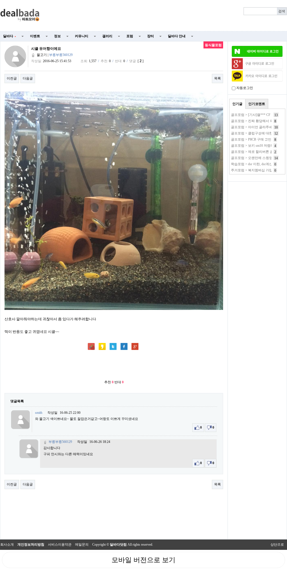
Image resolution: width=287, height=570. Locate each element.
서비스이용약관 (59, 544)
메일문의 (82, 544)
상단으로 (277, 544)
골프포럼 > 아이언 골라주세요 (253, 127)
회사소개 (7, 544)
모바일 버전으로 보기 (143, 560)
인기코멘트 (256, 104)
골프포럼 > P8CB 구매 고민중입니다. (258, 139)
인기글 (237, 104)
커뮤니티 (81, 36)
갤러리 (107, 36)
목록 (217, 78)
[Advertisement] (166, 15)
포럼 (129, 36)
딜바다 (9, 36)
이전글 (12, 78)
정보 (57, 36)
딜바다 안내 (177, 36)
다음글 (28, 78)
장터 (150, 36)
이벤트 (35, 36)
